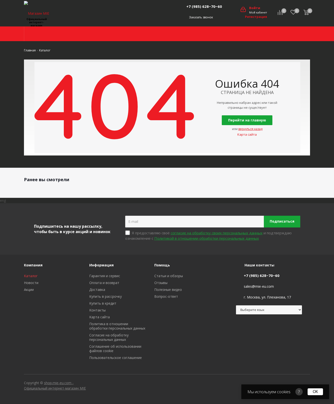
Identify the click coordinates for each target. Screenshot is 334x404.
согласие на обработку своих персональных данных (217, 232)
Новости (31, 282)
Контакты (97, 310)
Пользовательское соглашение (115, 357)
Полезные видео (168, 289)
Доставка (97, 289)
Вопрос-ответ (166, 296)
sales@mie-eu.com (259, 286)
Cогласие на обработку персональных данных (109, 337)
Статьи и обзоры (168, 275)
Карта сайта (247, 134)
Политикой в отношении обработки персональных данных (206, 238)
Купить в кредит (102, 303)
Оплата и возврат (104, 282)
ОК (315, 392)
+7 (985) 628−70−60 (204, 6)
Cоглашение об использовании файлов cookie (115, 348)
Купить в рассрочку (105, 296)
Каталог (31, 275)
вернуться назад (250, 129)
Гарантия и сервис (104, 275)
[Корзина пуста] (306, 12)
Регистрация (256, 16)
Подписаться (282, 221)
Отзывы (160, 282)
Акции (29, 289)
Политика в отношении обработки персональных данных (117, 326)
